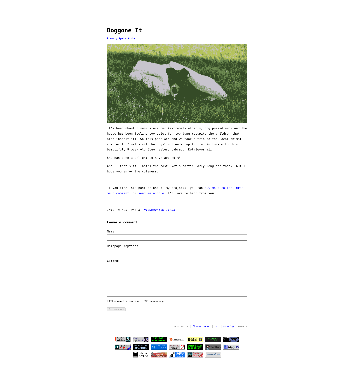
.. (109, 18)
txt (217, 326)
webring (228, 326)
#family (112, 38)
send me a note (151, 193)
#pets (122, 38)
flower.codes (201, 326)
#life (131, 38)
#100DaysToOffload (159, 210)
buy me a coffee (218, 188)
